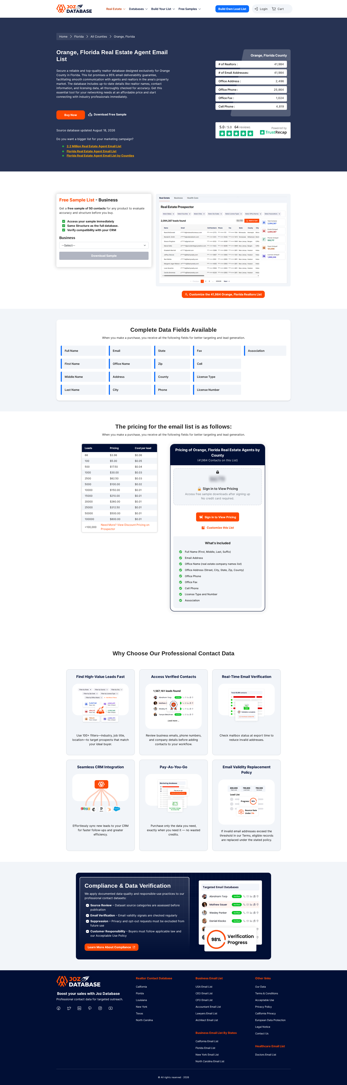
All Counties (99, 36)
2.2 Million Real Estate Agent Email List (94, 146)
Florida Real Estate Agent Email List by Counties (100, 155)
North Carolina (144, 1020)
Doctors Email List (265, 1054)
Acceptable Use (264, 1000)
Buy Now (70, 115)
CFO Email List (204, 1000)
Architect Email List (207, 1020)
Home (63, 36)
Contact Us (261, 1033)
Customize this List (220, 527)
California (141, 986)
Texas (139, 1013)
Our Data (260, 986)
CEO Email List (204, 993)
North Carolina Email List (210, 1061)
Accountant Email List (208, 1006)
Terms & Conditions (266, 993)
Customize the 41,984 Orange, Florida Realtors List (225, 294)
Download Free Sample (110, 114)
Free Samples (188, 9)
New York (141, 1006)
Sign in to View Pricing (220, 517)
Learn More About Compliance (109, 947)
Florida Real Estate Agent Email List (91, 151)
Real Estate (114, 9)
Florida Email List (205, 1047)
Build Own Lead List (232, 9)
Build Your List (161, 9)
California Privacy (265, 1013)
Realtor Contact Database (154, 978)
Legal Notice (262, 1026)
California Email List (207, 1041)
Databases (136, 9)
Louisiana (141, 1000)
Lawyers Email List (206, 1013)
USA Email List (204, 986)
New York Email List (207, 1054)
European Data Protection (270, 1020)
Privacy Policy (263, 1006)
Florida (79, 36)
